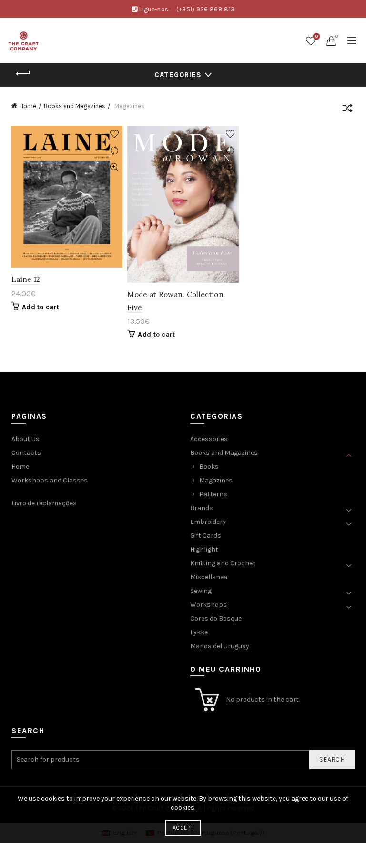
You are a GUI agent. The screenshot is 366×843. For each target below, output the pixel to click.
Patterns (213, 494)
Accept (183, 827)
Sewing (201, 591)
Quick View (114, 167)
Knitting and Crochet (222, 563)
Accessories (209, 439)
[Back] (23, 73)
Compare (114, 150)
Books (209, 466)
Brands (201, 508)
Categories (178, 74)
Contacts (26, 453)
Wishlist (316, 36)
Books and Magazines (74, 106)
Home (28, 106)
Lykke (199, 632)
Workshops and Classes (49, 480)
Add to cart (40, 307)
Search (332, 759)
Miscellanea (208, 577)
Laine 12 (25, 279)
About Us (25, 439)
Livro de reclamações (44, 503)
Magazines (216, 480)
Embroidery (208, 522)
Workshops (208, 605)
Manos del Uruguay (219, 646)
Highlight (204, 549)
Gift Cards (205, 536)
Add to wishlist (114, 134)
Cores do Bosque (216, 618)
